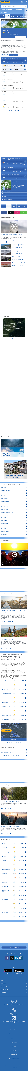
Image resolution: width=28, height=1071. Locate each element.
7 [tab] (21, 742)
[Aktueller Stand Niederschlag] (14, 327)
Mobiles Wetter (5, 986)
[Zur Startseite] (6, 1)
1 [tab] (7, 742)
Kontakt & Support (14, 1042)
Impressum (14, 1046)
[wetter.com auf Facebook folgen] (7, 958)
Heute (2, 16)
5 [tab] (16, 742)
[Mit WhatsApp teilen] (23, 212)
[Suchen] (25, 6)
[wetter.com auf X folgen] (12, 958)
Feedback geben (13, 34)
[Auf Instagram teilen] (17, 212)
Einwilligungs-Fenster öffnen (14, 1038)
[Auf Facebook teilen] (4, 212)
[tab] (5, 55)
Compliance (14, 1050)
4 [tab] (14, 742)
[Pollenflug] (22, 2)
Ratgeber (3, 992)
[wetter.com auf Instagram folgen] (21, 958)
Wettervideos (4, 989)
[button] (14, 60)
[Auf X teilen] (11, 212)
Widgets (3, 983)
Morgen (7, 16)
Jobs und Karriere (14, 1029)
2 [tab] (9, 742)
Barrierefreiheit (14, 1054)
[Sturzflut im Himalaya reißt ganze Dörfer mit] (14, 226)
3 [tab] (12, 742)
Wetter (3, 981)
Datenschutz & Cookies (14, 1034)
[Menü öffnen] (25, 1)
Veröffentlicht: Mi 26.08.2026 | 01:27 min (9, 240)
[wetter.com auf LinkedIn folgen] (16, 958)
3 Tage (12, 16)
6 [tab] (18, 742)
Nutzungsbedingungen (14, 1058)
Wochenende (19, 16)
